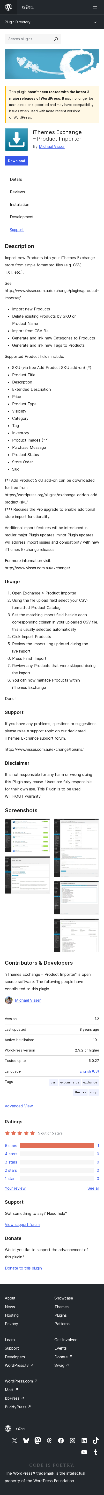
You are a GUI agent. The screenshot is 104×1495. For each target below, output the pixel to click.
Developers (15, 1356)
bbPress (14, 1398)
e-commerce (69, 1082)
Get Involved (66, 1339)
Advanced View (19, 1106)
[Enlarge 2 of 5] (43, 862)
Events (60, 1348)
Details (16, 179)
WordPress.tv (19, 1365)
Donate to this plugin (23, 1268)
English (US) (89, 1071)
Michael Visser (52, 146)
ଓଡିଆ (20, 1428)
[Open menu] (96, 7)
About (10, 1298)
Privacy (11, 1323)
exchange (90, 1082)
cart (53, 1082)
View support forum (22, 1224)
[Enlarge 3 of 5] (92, 825)
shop (93, 1092)
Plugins (60, 1315)
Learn (10, 1339)
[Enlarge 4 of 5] (92, 887)
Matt (11, 1389)
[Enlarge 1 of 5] (43, 825)
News (10, 1306)
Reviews (17, 191)
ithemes (80, 1092)
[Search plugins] (56, 39)
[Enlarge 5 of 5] (92, 925)
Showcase (63, 1298)
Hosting (12, 1315)
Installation (19, 204)
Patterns (62, 1323)
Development (22, 216)
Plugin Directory (17, 22)
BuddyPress (18, 1407)
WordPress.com (21, 1381)
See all (93, 1188)
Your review (15, 1188)
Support (17, 229)
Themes (61, 1306)
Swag (61, 1365)
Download (16, 161)
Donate (63, 1356)
